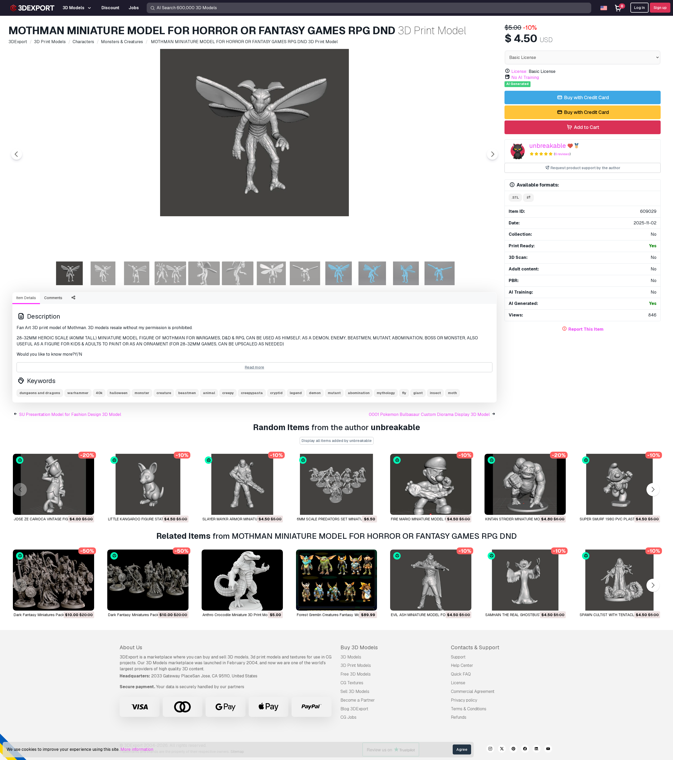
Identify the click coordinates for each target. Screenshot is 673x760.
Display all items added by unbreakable (337, 440)
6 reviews (562, 154)
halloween (119, 393)
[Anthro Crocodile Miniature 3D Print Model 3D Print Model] (242, 580)
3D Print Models (355, 665)
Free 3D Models (355, 674)
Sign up (660, 7)
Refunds (458, 717)
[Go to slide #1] (69, 273)
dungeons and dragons (39, 393)
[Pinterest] (513, 749)
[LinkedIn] (536, 749)
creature (163, 393)
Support (458, 657)
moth (452, 393)
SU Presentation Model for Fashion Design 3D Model (70, 414)
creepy (228, 393)
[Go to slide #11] (406, 273)
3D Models (350, 657)
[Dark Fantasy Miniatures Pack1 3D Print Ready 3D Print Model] (53, 580)
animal (209, 393)
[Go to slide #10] (372, 273)
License (458, 683)
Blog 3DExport (354, 709)
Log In (639, 7)
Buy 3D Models (359, 647)
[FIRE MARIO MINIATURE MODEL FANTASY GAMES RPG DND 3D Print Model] (430, 484)
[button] (653, 489)
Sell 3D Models (354, 691)
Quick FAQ (461, 674)
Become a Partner (357, 700)
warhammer (78, 393)
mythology (386, 393)
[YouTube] (548, 749)
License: (519, 71)
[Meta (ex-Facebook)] (525, 749)
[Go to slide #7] (271, 273)
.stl (515, 197)
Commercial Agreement (472, 691)
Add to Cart (586, 127)
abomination (359, 393)
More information (136, 749)
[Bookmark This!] (86, 507)
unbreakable (547, 146)
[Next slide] (492, 154)
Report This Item (586, 329)
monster (142, 393)
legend (296, 393)
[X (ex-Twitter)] (502, 749)
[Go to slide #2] (103, 273)
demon (315, 393)
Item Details (26, 297)
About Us (131, 647)
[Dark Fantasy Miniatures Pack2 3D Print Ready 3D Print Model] (147, 580)
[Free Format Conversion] (528, 198)
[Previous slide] (16, 154)
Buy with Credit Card (586, 97)
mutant (334, 393)
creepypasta (252, 393)
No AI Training (525, 77)
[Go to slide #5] (204, 273)
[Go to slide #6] (237, 273)
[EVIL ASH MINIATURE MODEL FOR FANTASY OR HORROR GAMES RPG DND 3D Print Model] (430, 580)
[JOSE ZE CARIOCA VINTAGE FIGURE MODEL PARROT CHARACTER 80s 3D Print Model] (53, 484)
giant (418, 393)
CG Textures (351, 683)
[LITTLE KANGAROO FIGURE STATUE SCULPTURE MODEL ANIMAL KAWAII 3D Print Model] (147, 484)
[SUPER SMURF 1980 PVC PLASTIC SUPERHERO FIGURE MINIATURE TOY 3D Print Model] (619, 484)
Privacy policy (464, 700)
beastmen (187, 393)
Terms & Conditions (468, 709)
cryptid (276, 393)
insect (435, 393)
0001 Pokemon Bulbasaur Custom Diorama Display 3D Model (429, 414)
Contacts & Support (475, 647)
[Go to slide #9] (338, 273)
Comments (53, 297)
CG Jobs (348, 717)
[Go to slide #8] (305, 273)
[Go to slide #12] (439, 273)
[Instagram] (490, 749)
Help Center (462, 665)
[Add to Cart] (75, 507)
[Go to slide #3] (136, 273)
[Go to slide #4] (170, 273)
